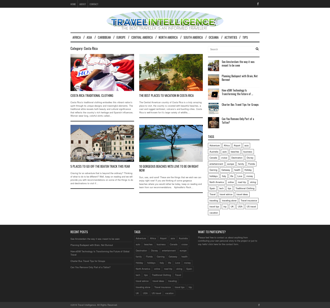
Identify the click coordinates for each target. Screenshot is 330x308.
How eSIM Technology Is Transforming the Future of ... (237, 92)
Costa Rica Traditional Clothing (91, 95)
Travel (213, 194)
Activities (230, 37)
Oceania (214, 37)
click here (213, 244)
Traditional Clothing (244, 188)
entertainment (216, 163)
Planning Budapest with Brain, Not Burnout (240, 78)
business (247, 151)
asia (246, 145)
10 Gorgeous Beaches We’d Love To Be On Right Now (169, 168)
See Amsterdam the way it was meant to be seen (238, 63)
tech (221, 188)
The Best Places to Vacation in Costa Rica (166, 95)
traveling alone (229, 200)
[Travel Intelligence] (165, 27)
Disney (250, 157)
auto (224, 151)
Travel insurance (249, 200)
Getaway (225, 169)
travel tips (214, 206)
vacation (214, 212)
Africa (77, 37)
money (249, 176)
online (231, 182)
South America (193, 37)
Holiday (248, 169)
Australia (214, 151)
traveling (214, 200)
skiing (253, 182)
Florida (251, 163)
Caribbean (104, 37)
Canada (213, 157)
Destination (237, 157)
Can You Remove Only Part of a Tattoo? (238, 121)
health (237, 169)
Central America (142, 37)
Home (73, 4)
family (241, 163)
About (82, 4)
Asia (89, 37)
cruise (224, 157)
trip (225, 206)
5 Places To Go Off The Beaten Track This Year (100, 166)
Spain (212, 188)
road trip (242, 182)
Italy (224, 176)
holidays (214, 176)
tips (229, 188)
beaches (235, 151)
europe (230, 163)
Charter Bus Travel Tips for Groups (240, 104)
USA (240, 206)
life (231, 176)
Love (239, 176)
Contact (94, 4)
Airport (237, 145)
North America (168, 37)
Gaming (213, 169)
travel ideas (242, 194)
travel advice (226, 194)
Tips (245, 37)
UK (232, 206)
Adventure (215, 145)
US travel (251, 206)
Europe (121, 37)
